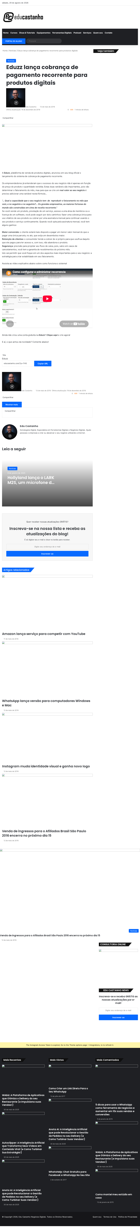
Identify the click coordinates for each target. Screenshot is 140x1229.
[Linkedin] (95, 2)
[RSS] (128, 2)
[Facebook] (87, 2)
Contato (108, 33)
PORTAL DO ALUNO (13, 41)
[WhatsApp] (124, 2)
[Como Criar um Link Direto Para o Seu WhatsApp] (70, 1076)
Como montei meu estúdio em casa (113, 1196)
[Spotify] (111, 2)
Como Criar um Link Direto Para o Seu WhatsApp (68, 1090)
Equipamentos (43, 33)
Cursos (13, 33)
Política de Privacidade (127, 1217)
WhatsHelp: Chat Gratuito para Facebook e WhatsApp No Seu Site (69, 1173)
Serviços (87, 33)
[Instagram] (107, 2)
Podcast (77, 33)
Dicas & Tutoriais (27, 33)
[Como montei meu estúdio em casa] (116, 1181)
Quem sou (98, 33)
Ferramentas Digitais (62, 33)
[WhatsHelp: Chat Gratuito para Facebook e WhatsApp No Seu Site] (70, 1158)
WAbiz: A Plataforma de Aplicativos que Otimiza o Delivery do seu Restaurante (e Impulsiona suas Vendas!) (23, 1100)
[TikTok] (119, 2)
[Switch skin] (136, 2)
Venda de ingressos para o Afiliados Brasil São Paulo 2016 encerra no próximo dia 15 (50, 935)
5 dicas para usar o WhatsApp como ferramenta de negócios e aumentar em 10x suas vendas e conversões (115, 1109)
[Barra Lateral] (132, 2)
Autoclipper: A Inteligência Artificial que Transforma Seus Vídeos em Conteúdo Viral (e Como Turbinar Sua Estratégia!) (23, 1147)
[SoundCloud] (103, 2)
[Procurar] (59, 41)
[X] (91, 2)
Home (5, 33)
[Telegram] (115, 2)
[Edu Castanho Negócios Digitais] (23, 17)
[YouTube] (99, 2)
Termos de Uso (109, 1217)
